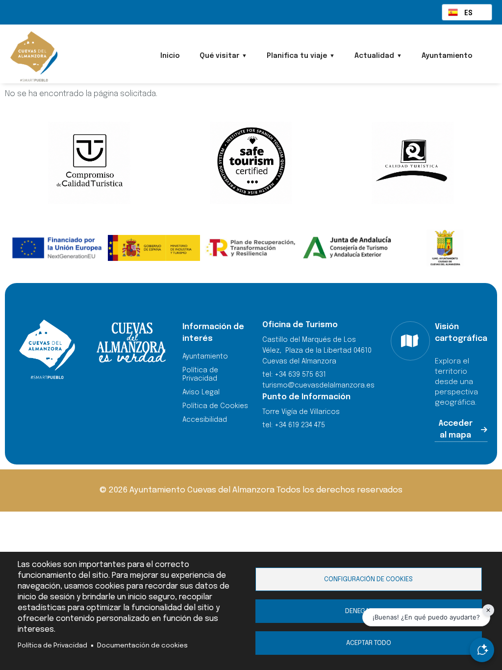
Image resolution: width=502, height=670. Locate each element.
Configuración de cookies (368, 579)
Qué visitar (219, 55)
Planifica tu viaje (297, 55)
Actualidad (374, 55)
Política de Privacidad (52, 645)
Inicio (170, 55)
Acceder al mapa (456, 429)
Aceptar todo (368, 643)
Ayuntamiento (447, 55)
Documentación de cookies (142, 645)
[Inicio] (61, 56)
